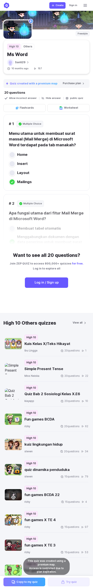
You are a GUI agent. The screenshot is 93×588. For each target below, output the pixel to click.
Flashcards (27, 107)
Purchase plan (72, 83)
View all (77, 322)
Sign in (73, 5)
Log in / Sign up (47, 282)
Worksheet (71, 107)
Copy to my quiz (27, 581)
